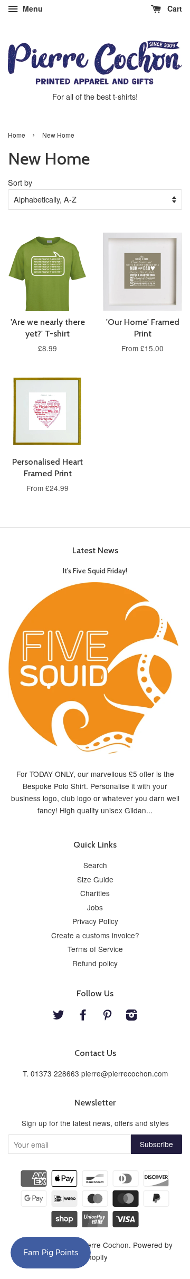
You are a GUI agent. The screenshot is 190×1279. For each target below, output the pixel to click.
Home (16, 134)
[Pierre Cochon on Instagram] (131, 1016)
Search (95, 865)
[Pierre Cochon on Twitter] (58, 1016)
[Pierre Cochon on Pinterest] (107, 1016)
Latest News (95, 550)
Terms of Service (95, 949)
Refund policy (95, 963)
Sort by (20, 182)
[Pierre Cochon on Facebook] (83, 1016)
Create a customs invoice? (95, 935)
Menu (32, 8)
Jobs (95, 907)
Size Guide (95, 879)
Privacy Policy (95, 921)
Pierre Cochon (105, 1244)
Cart (173, 8)
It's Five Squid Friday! (95, 570)
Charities (95, 893)
